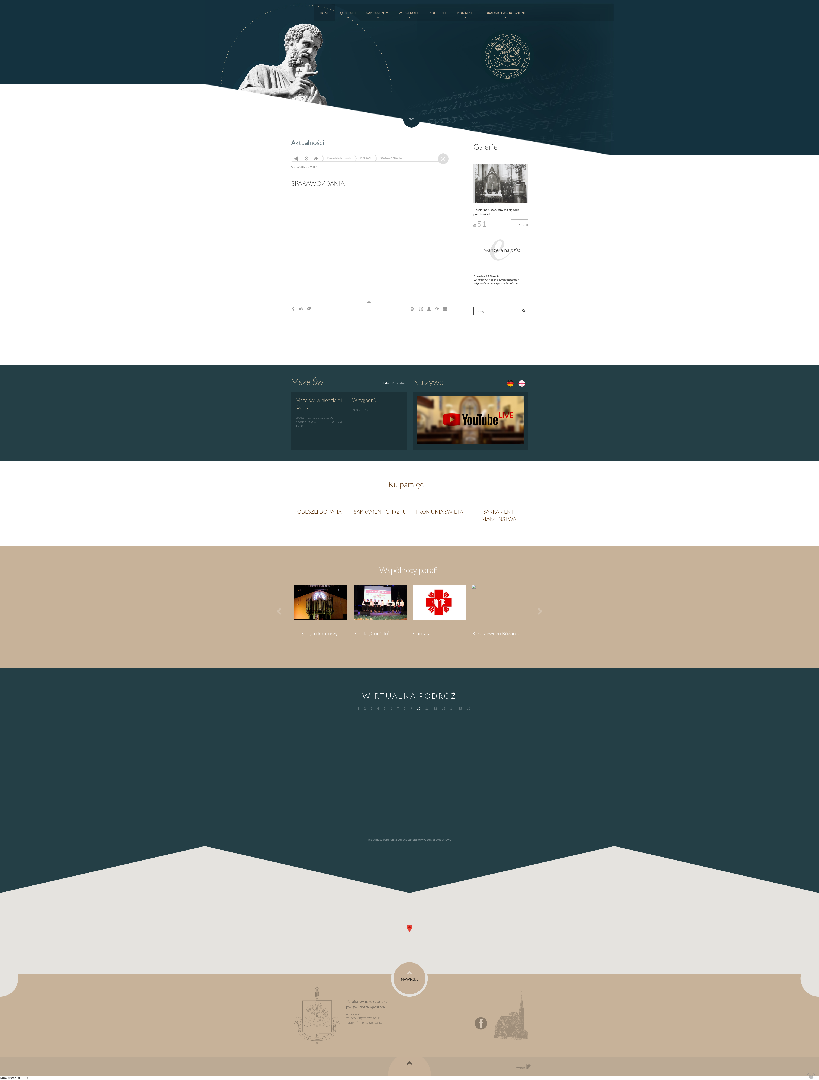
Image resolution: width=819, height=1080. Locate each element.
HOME (325, 13)
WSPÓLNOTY (409, 13)
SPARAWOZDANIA (391, 158)
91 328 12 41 (373, 1022)
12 (435, 708)
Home (315, 158)
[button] (409, 928)
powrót (296, 158)
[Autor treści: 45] (429, 309)
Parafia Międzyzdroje (339, 158)
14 (452, 708)
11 (427, 708)
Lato (386, 383)
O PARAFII (348, 13)
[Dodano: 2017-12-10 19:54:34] (445, 309)
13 (443, 708)
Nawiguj (409, 979)
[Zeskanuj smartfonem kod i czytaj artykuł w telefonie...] (421, 309)
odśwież (306, 158)
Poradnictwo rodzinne (504, 13)
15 (460, 708)
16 (468, 708)
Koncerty (438, 13)
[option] (320, 513)
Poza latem (399, 383)
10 (418, 708)
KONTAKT (465, 13)
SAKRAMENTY (377, 13)
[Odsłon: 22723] (437, 309)
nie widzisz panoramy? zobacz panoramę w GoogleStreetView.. (409, 839)
